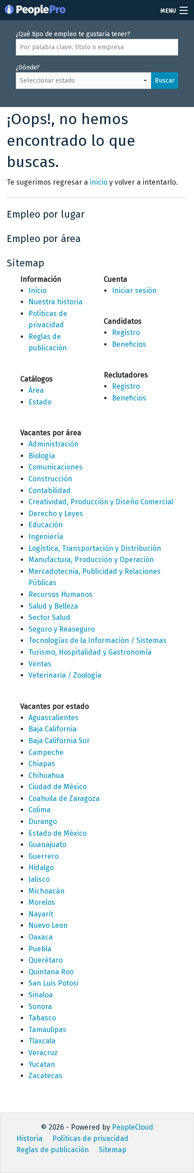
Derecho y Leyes (55, 513)
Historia (29, 1138)
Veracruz (43, 1052)
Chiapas (41, 763)
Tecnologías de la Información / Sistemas (97, 640)
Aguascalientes (53, 717)
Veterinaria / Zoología (65, 675)
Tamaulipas (47, 1029)
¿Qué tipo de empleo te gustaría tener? (73, 34)
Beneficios (129, 344)
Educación (45, 525)
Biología (41, 456)
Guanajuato (47, 844)
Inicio (37, 290)
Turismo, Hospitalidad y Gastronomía (90, 652)
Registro (126, 332)
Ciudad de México (57, 786)
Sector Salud (49, 617)
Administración (53, 444)
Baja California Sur (59, 740)
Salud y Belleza (53, 606)
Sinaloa (40, 995)
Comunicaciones (55, 467)
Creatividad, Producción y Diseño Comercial (100, 502)
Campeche (46, 752)
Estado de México (57, 833)
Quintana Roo (51, 972)
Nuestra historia (55, 302)
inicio (98, 182)
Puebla (39, 949)
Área (36, 390)
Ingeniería (45, 536)
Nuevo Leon (48, 925)
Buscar (165, 80)
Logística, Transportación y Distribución (94, 548)
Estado (39, 402)
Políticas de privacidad (90, 1138)
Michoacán (46, 891)
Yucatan (41, 1064)
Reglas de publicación (52, 1149)
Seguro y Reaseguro (61, 629)
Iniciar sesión (134, 290)
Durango (42, 821)
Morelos (41, 902)
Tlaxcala (41, 1041)
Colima (39, 809)
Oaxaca (40, 937)
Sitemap (112, 1149)
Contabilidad (49, 490)
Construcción (50, 479)
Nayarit (40, 914)
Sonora (40, 1006)
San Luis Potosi (53, 983)
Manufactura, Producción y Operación (91, 559)
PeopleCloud (132, 1127)
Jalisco (39, 879)
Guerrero (43, 856)
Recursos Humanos (60, 594)
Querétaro (45, 960)
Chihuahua (46, 775)
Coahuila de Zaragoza (64, 798)
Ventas (39, 664)
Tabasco (42, 1018)
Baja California (52, 729)
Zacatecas (45, 1075)
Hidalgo (41, 867)
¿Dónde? (95, 74)
